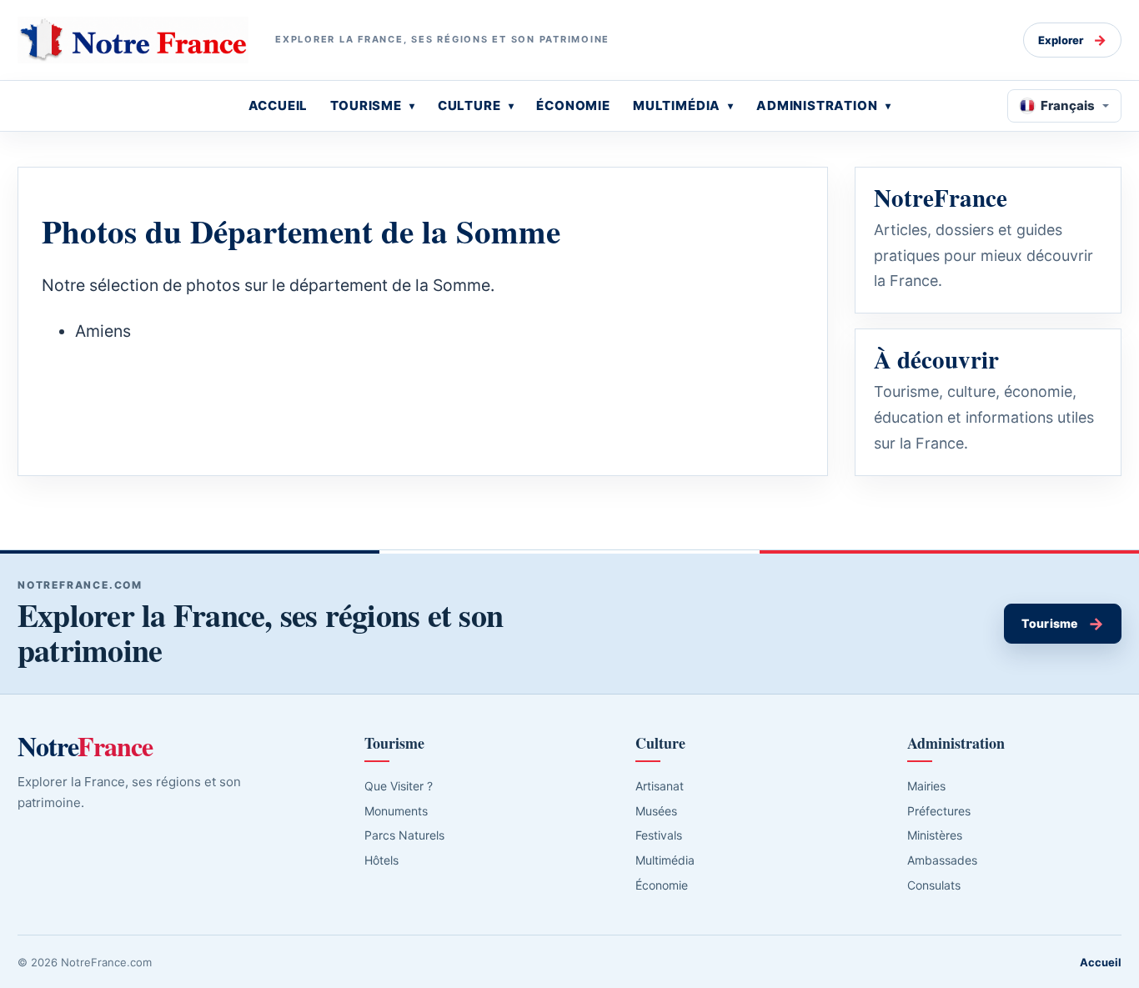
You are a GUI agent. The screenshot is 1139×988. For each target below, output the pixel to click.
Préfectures (939, 811)
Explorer (1072, 40)
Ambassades (942, 860)
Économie (661, 885)
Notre (85, 746)
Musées (656, 811)
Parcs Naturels (404, 835)
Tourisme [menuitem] (366, 105)
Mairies (926, 786)
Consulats (934, 885)
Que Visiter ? (398, 786)
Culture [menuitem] (469, 105)
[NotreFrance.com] (133, 40)
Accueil (1100, 962)
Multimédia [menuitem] (676, 105)
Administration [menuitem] (817, 105)
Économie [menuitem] (573, 105)
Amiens (103, 331)
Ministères (934, 835)
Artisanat (659, 786)
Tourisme (1062, 624)
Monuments (396, 811)
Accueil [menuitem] (278, 105)
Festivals (658, 835)
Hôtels (381, 860)
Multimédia (665, 860)
